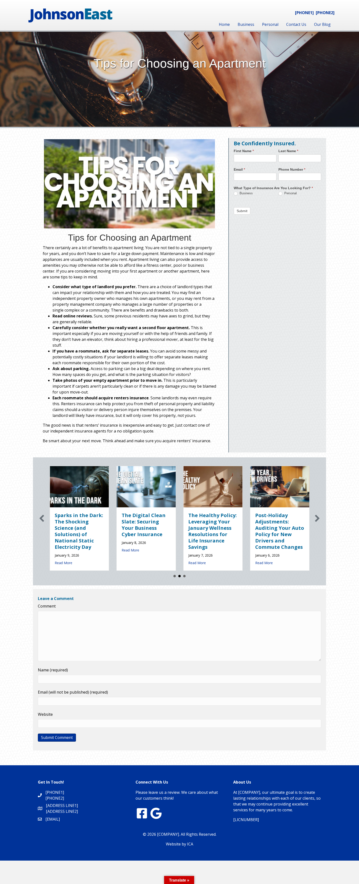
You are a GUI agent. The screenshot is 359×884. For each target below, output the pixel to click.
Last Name (288, 151)
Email (239, 169)
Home (224, 24)
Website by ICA (179, 844)
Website (45, 714)
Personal (270, 24)
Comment (47, 606)
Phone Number (291, 169)
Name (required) (53, 670)
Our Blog (322, 24)
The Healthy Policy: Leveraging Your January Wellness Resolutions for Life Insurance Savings (212, 531)
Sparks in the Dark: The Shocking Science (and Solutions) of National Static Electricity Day (79, 531)
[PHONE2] (325, 12)
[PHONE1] (304, 12)
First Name (244, 151)
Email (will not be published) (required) (73, 692)
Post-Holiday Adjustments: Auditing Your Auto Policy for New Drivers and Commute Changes (279, 531)
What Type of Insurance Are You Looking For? (273, 188)
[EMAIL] (52, 819)
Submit (242, 211)
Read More (63, 562)
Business (246, 24)
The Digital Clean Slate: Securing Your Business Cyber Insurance (144, 525)
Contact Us (296, 24)
